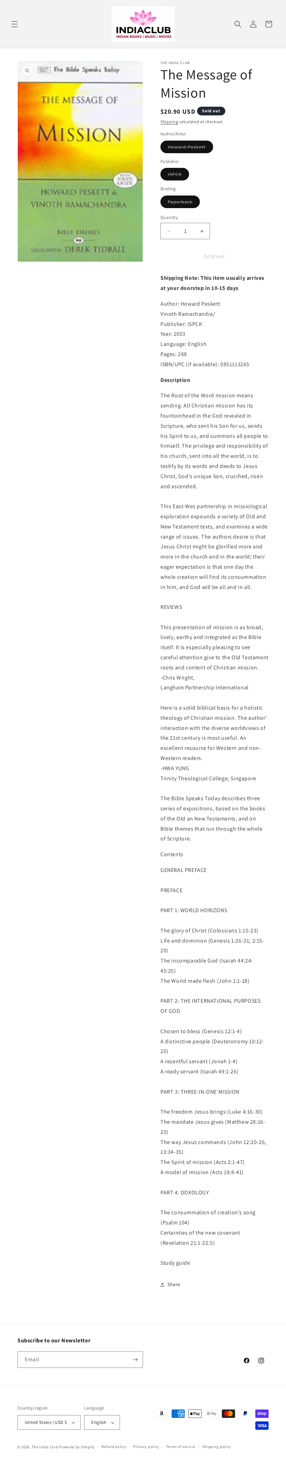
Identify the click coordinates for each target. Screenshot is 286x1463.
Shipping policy (216, 1446)
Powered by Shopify (77, 1446)
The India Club (45, 1446)
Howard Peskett (190, 148)
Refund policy (113, 1446)
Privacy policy (146, 1446)
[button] (14, 24)
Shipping (169, 121)
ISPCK (178, 175)
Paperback (184, 203)
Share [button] (173, 1284)
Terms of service (180, 1446)
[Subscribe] (135, 1359)
